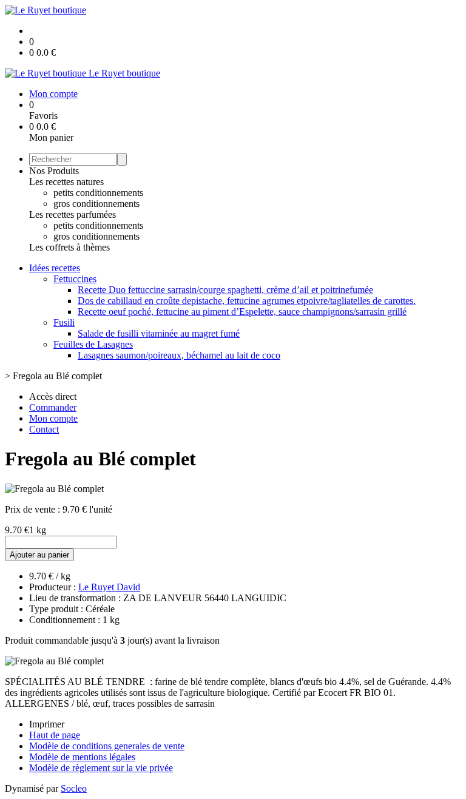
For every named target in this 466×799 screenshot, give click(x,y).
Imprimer (46, 724)
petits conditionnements (98, 192)
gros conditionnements (96, 203)
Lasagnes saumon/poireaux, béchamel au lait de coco (179, 355)
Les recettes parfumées (72, 214)
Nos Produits (54, 171)
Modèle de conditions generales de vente (106, 746)
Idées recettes (54, 268)
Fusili (64, 322)
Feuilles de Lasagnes (93, 344)
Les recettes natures (66, 182)
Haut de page (54, 735)
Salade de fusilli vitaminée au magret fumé (159, 333)
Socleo (74, 788)
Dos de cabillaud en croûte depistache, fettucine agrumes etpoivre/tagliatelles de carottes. (247, 300)
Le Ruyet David (109, 587)
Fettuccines (74, 279)
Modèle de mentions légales (82, 757)
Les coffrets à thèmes (69, 247)
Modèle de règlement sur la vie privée (101, 768)
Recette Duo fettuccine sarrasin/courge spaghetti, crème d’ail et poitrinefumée (225, 290)
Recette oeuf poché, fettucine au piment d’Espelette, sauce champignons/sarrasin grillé (242, 311)
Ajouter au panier (39, 554)
